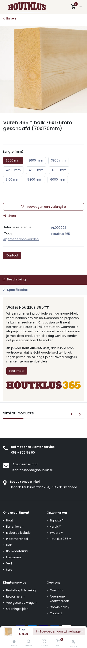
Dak (9, 545)
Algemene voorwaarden (59, 598)
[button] (71, 414)
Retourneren (15, 596)
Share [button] (11, 216)
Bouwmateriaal (17, 551)
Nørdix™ (55, 526)
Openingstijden (17, 609)
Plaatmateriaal (17, 539)
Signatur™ (57, 520)
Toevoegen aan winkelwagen (61, 631)
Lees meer (16, 371)
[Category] (44, 642)
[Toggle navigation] (80, 7)
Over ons (56, 590)
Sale (9, 569)
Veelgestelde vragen (21, 603)
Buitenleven (14, 526)
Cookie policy (59, 607)
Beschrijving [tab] (16, 279)
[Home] (14, 642)
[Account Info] (73, 642)
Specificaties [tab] (17, 290)
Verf (9, 563)
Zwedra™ (56, 533)
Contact (12, 255)
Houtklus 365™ (60, 539)
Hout (9, 520)
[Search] (29, 642)
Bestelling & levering (21, 590)
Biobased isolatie (18, 533)
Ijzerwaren (13, 557)
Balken (11, 18)
